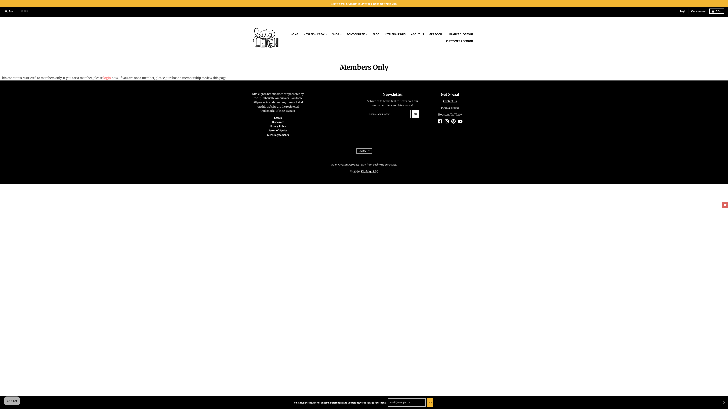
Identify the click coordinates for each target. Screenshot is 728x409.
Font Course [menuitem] (356, 34)
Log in (683, 11)
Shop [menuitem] (335, 34)
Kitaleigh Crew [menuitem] (314, 34)
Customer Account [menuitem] (459, 41)
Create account (698, 11)
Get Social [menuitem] (436, 34)
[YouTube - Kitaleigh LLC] (460, 121)
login (107, 78)
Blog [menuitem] (376, 34)
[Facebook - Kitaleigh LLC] (440, 121)
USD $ (24, 11)
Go (430, 402)
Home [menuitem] (294, 34)
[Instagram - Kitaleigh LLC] (446, 121)
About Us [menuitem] (417, 34)
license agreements (278, 135)
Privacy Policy (278, 126)
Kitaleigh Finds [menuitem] (395, 34)
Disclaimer (278, 122)
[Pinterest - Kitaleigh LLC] (453, 121)
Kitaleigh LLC (369, 171)
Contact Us (450, 101)
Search (278, 117)
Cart (718, 11)
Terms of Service (278, 130)
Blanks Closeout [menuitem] (461, 34)
